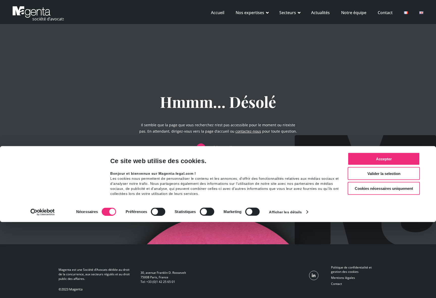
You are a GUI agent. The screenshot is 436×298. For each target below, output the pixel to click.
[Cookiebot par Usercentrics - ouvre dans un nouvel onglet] (43, 212)
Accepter (384, 159)
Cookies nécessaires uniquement (384, 188)
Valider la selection (383, 173)
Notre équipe (353, 12)
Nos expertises (250, 12)
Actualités (320, 12)
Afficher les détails (285, 212)
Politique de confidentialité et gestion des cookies (351, 269)
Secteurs (287, 12)
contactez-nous (248, 131)
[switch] (158, 212)
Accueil (217, 12)
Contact (385, 12)
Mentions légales (343, 278)
